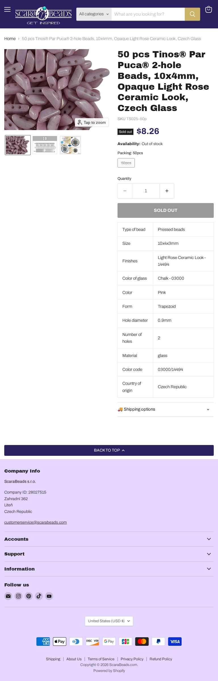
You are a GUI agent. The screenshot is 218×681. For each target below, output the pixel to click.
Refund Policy (161, 659)
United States (106, 621)
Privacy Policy (132, 659)
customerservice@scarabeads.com (35, 522)
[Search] (192, 14)
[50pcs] (127, 169)
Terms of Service (101, 659)
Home (10, 38)
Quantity (124, 178)
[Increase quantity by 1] (167, 190)
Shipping (53, 659)
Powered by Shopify (109, 671)
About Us (73, 659)
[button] (17, 145)
